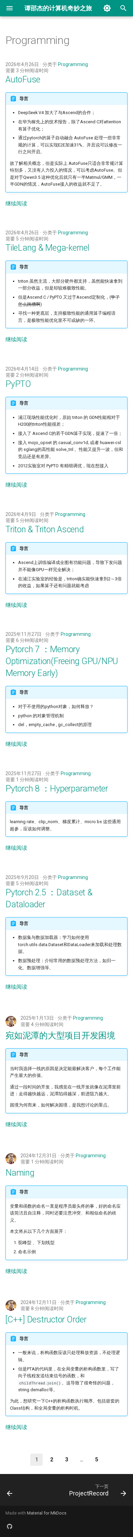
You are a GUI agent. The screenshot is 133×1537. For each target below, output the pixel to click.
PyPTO (18, 384)
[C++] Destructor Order (46, 1319)
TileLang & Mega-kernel (47, 248)
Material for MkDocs (46, 1513)
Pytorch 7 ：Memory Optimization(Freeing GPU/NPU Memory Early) (61, 661)
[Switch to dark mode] (107, 8)
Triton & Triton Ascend (44, 529)
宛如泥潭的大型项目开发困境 (60, 1035)
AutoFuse (22, 79)
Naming (19, 1173)
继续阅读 (16, 203)
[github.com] (9, 1526)
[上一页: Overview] (9, 1492)
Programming (73, 64)
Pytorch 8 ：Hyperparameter (56, 789)
